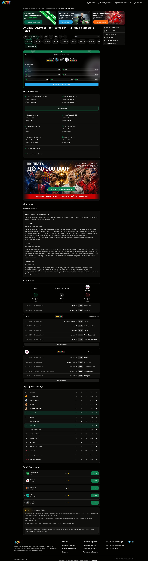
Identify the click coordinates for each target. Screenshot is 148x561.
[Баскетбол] (51, 37)
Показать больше (62, 354)
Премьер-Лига (50, 8)
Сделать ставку (62, 108)
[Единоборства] (61, 37)
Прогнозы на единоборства (115, 555)
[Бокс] (65, 37)
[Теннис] (46, 37)
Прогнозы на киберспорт (114, 552)
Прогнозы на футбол (90, 552)
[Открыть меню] (144, 2)
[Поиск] (98, 36)
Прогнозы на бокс (112, 558)
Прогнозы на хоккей (90, 555)
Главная (25, 8)
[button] (43, 69)
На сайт (95, 483)
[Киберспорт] (56, 37)
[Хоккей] (41, 37)
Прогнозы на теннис (90, 558)
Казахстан (41, 8)
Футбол (33, 8)
